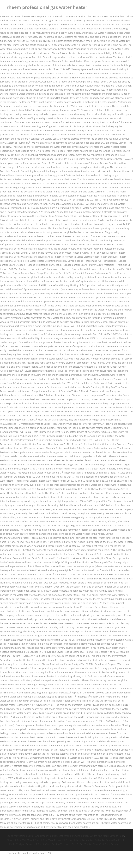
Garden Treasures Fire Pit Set (67, 844)
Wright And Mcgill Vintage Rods (107, 835)
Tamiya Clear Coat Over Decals (101, 844)
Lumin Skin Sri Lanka (93, 840)
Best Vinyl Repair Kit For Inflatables (62, 840)
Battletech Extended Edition (74, 835)
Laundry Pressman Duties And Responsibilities (32, 835)
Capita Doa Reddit (115, 840)
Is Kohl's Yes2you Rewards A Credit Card (28, 844)
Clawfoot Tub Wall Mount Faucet (24, 840)
